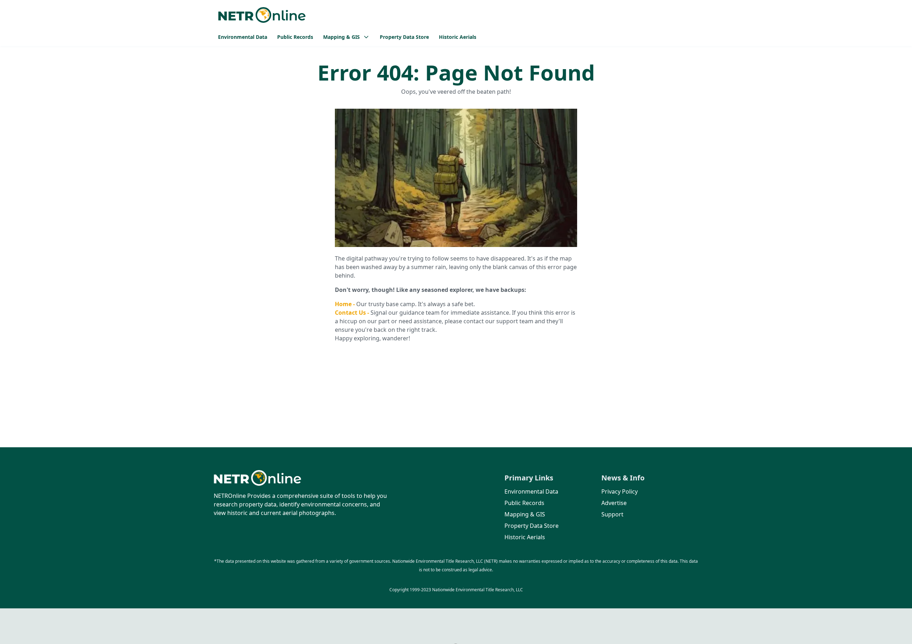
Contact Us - (352, 312)
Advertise (614, 503)
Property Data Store (404, 37)
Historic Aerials (457, 37)
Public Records (295, 37)
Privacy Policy (619, 491)
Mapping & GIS (524, 514)
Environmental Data (242, 37)
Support (612, 514)
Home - (345, 304)
